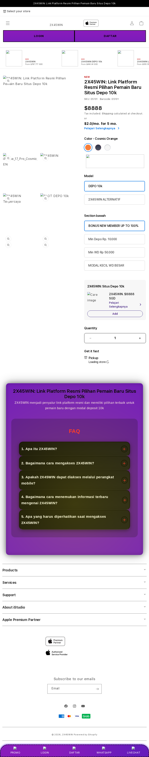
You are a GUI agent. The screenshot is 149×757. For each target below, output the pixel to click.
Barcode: (105, 99)
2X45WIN (67, 734)
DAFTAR (74, 752)
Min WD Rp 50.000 (101, 252)
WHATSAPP (104, 752)
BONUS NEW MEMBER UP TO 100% (113, 226)
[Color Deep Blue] (98, 147)
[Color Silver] (107, 147)
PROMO (15, 752)
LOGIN (45, 752)
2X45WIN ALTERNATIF (104, 199)
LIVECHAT (133, 752)
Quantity (90, 328)
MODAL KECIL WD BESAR (106, 265)
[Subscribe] (97, 689)
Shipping (107, 113)
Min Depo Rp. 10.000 (102, 239)
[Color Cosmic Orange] (88, 147)
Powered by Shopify (85, 734)
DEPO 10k (95, 186)
